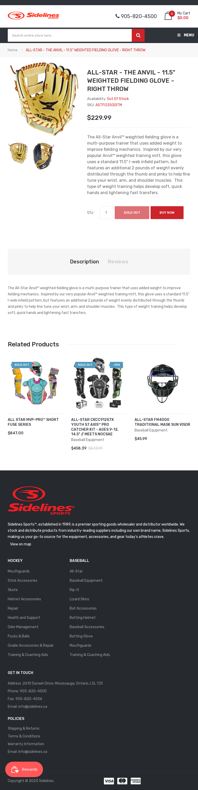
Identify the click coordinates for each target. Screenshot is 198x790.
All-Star (76, 571)
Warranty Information (26, 744)
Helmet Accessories (24, 599)
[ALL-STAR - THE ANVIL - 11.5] (18, 153)
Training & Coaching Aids (28, 655)
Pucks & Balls (19, 636)
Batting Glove (81, 636)
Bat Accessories (83, 608)
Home (13, 50)
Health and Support (24, 618)
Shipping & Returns (23, 728)
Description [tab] (84, 262)
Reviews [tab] (118, 262)
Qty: (90, 212)
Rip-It (74, 590)
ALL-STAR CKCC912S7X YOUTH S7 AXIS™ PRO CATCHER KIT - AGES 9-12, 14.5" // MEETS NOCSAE (95, 427)
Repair (13, 608)
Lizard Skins (79, 599)
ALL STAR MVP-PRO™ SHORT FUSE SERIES (33, 422)
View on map (20, 544)
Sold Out (132, 212)
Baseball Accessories (87, 627)
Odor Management (23, 627)
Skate (13, 590)
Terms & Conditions (24, 736)
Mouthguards (19, 571)
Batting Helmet (83, 618)
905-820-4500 (33, 691)
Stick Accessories (22, 580)
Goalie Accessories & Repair (31, 645)
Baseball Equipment (86, 580)
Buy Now (167, 212)
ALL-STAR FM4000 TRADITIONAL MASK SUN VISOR (162, 422)
